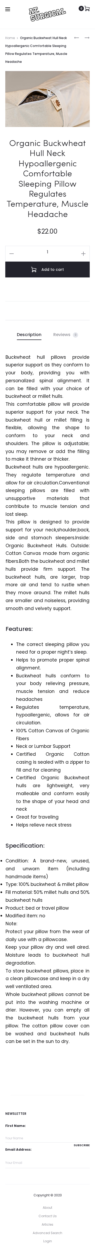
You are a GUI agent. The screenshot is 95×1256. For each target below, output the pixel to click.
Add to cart (52, 269)
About (47, 1207)
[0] (87, 8)
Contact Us (48, 1216)
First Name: (15, 1125)
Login (47, 1241)
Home (10, 38)
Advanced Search (47, 1233)
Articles (47, 1224)
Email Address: (18, 1149)
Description (29, 335)
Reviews (65, 335)
